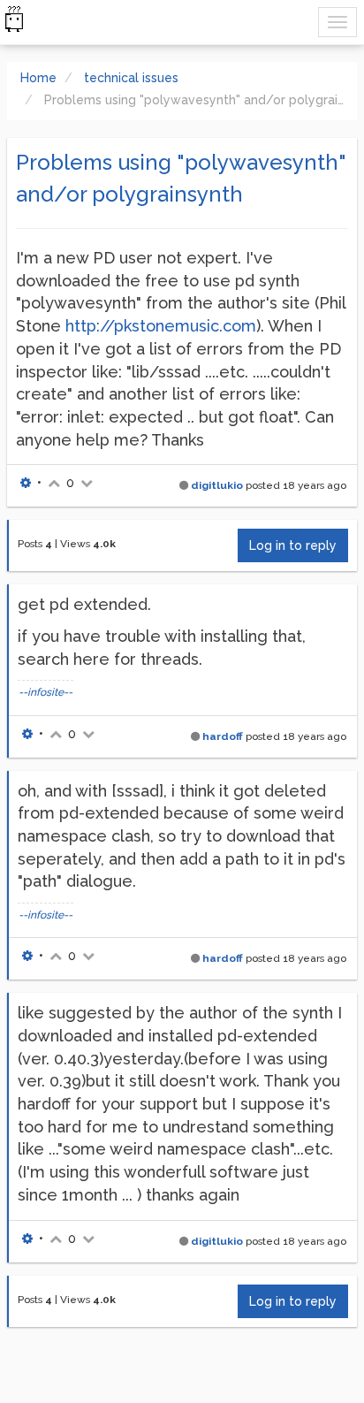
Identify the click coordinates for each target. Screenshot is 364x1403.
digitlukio (217, 485)
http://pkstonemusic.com (160, 325)
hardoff (222, 736)
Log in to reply (293, 545)
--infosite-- (45, 692)
